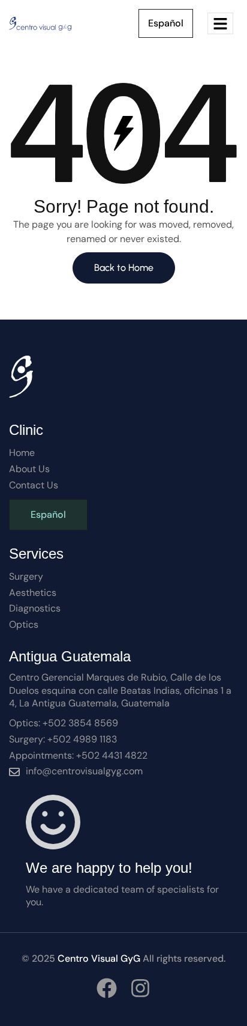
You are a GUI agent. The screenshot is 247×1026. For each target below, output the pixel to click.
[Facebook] (107, 988)
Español (165, 23)
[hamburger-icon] (220, 24)
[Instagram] (140, 988)
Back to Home (123, 267)
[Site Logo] (41, 23)
